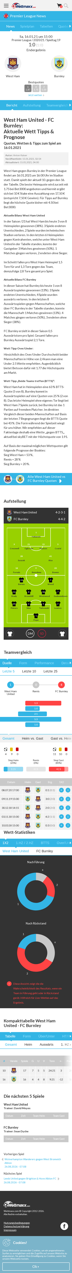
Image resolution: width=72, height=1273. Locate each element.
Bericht (11, 105)
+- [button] (61, 1060)
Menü (6, 5)
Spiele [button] (24, 1060)
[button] (27, 782)
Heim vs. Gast (32, 738)
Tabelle (10, 1036)
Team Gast (59, 1115)
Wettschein (59, 5)
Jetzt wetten (35, 95)
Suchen (65, 5)
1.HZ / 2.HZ (24, 843)
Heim (28, 1044)
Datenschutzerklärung (16, 1226)
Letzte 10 (29, 671)
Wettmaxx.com (23, 5)
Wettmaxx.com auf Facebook (64, 1226)
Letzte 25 (50, 671)
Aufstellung (32, 105)
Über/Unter (46, 1036)
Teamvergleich (57, 105)
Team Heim (39, 1115)
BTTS (45, 843)
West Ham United (16, 851)
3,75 (36, 88)
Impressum (10, 1230)
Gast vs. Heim (61, 738)
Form (23, 663)
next (68, 663)
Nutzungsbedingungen (17, 1222)
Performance (44, 663)
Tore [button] (52, 1060)
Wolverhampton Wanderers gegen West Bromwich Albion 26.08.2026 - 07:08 (33, 1163)
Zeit (23, 1115)
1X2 (5, 843)
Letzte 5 (9, 671)
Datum (9, 1115)
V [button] (44, 1060)
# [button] (4, 1060)
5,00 (44, 88)
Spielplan (27, 26)
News (10, 26)
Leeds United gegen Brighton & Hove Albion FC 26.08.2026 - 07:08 (30, 1180)
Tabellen (46, 26)
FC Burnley (44, 851)
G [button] (33, 1060)
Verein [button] (13, 1060)
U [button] (38, 1060)
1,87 (28, 88)
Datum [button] (11, 782)
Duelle (7, 663)
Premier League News (28, 16)
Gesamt (8, 738)
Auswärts (46, 1044)
